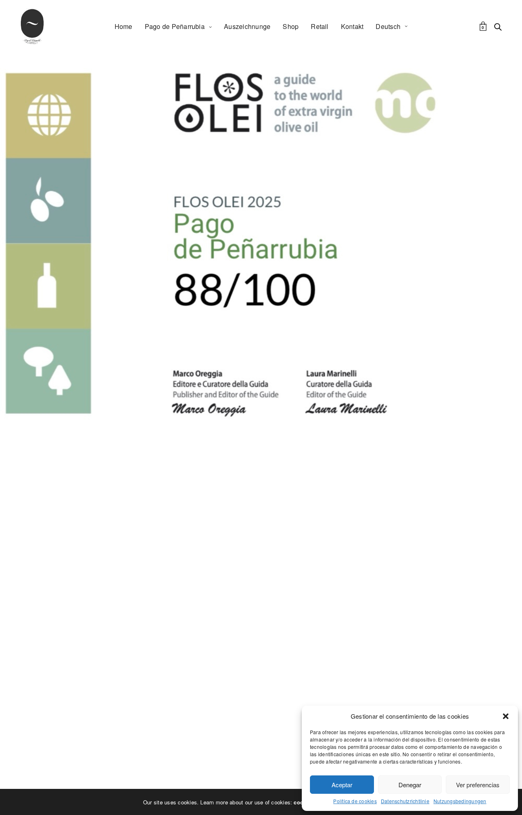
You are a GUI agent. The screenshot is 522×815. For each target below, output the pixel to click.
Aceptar (342, 784)
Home (124, 26)
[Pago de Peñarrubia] (32, 26)
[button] (506, 716)
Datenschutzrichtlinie (405, 801)
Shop (291, 26)
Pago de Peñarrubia (175, 26)
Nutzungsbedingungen (460, 801)
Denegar (409, 784)
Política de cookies (355, 801)
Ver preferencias (478, 784)
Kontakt (352, 26)
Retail (319, 26)
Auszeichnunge (247, 26)
